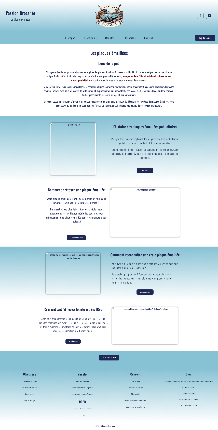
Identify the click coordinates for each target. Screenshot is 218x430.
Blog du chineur (205, 38)
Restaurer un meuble (135, 388)
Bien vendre (135, 394)
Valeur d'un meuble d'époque (82, 394)
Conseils (135, 374)
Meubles (82, 374)
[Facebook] (200, 16)
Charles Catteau (188, 387)
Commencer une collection (135, 407)
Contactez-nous (109, 357)
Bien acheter (135, 381)
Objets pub (29, 374)
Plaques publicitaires (29, 381)
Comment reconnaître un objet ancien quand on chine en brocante (189, 382)
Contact (148, 38)
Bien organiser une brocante (135, 400)
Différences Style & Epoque (82, 388)
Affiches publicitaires (29, 388)
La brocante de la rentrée (188, 399)
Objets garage (29, 400)
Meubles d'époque (82, 381)
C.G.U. (82, 415)
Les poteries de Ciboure (188, 405)
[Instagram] (209, 16)
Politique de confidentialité (82, 409)
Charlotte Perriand (188, 394)
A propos (70, 38)
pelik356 (119, 426)
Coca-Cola (61, 76)
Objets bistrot (29, 394)
